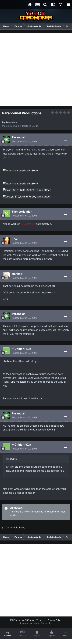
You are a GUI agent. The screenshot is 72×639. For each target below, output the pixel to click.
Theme (40, 620)
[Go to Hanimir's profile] (6, 275)
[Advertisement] (36, 69)
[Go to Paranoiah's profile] (6, 139)
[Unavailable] (27, 189)
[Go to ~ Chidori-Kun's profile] (6, 350)
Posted (24, 141)
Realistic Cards (30, 125)
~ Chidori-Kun (21, 349)
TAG (15, 238)
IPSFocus (29, 620)
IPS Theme (15, 620)
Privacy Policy (55, 620)
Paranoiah (11, 122)
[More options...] (65, 140)
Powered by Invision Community (36, 623)
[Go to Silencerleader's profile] (6, 213)
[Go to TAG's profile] (6, 240)
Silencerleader (22, 211)
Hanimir (17, 273)
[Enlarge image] (20, 170)
